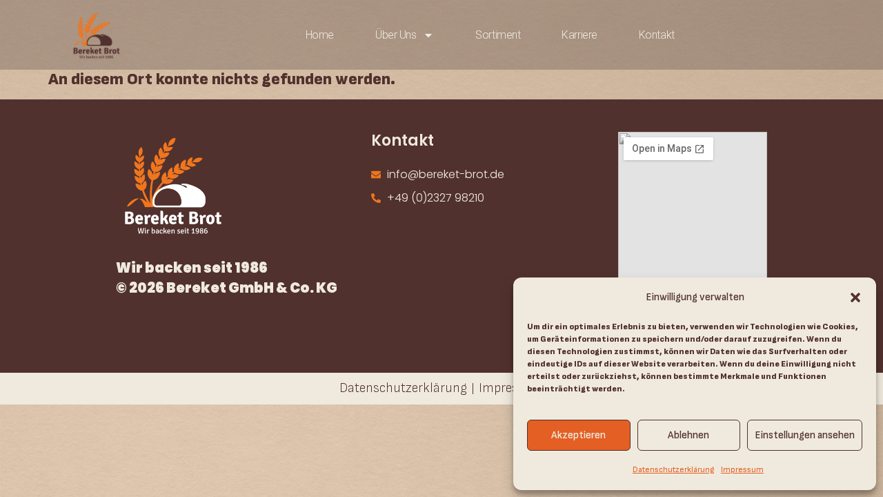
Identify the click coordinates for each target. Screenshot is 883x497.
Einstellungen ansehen (805, 435)
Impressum (742, 470)
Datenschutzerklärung (673, 470)
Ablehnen (688, 435)
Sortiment (497, 34)
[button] (855, 297)
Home (320, 34)
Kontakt (657, 34)
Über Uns (395, 34)
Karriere (579, 34)
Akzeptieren (578, 435)
